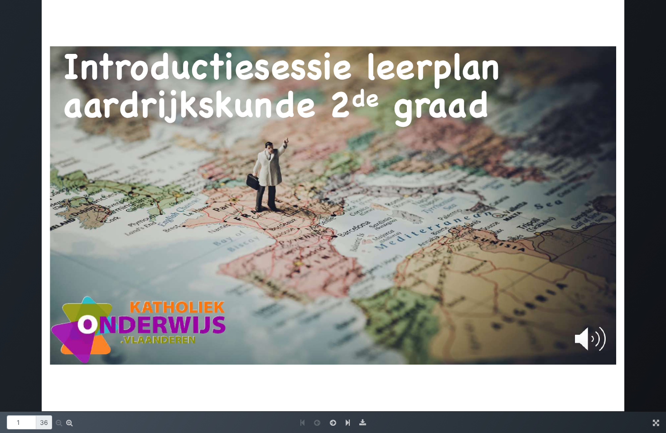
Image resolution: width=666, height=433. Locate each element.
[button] (59, 422)
